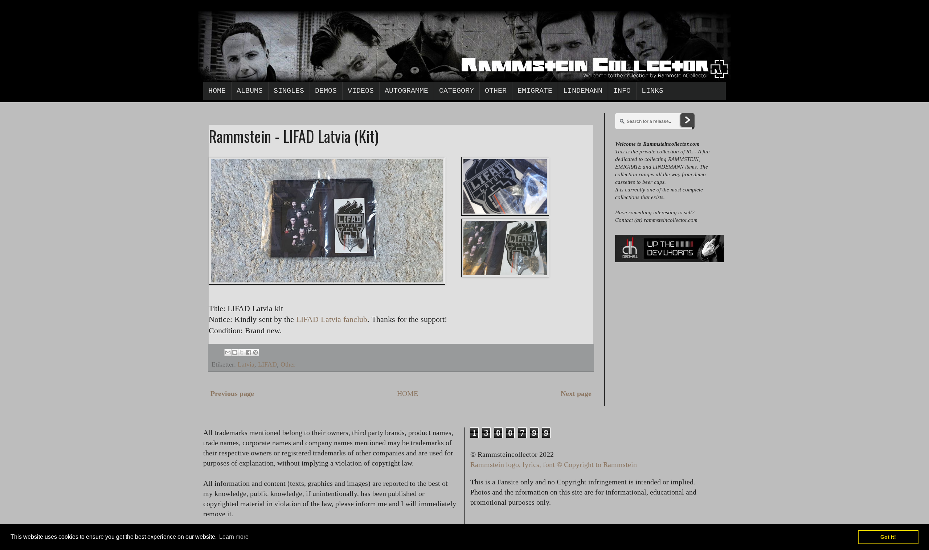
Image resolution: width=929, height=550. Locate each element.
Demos (326, 91)
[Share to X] (241, 352)
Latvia (246, 364)
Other (496, 91)
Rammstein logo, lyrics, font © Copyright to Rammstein (553, 464)
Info (622, 91)
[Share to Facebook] (248, 352)
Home (217, 91)
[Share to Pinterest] (255, 352)
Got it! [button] (888, 537)
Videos (361, 91)
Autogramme (406, 91)
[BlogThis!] (234, 352)
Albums (250, 91)
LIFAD (267, 364)
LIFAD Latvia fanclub (331, 319)
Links (652, 91)
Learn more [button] (234, 537)
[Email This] (228, 352)
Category (456, 91)
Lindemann (582, 91)
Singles (289, 91)
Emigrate (534, 91)
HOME (407, 393)
